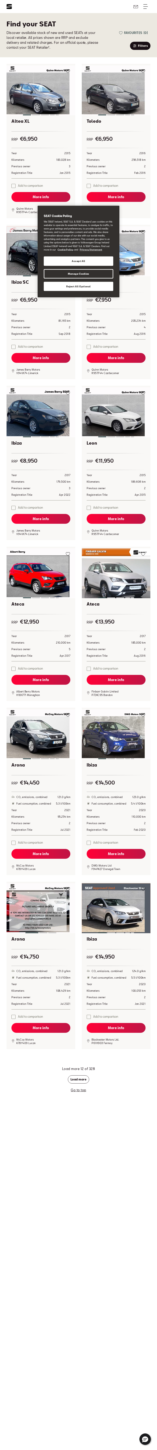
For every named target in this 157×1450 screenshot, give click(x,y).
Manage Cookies (78, 273)
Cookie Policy (65, 249)
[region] (78, 251)
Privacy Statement (91, 249)
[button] (41, 91)
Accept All (78, 261)
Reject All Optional (78, 286)
